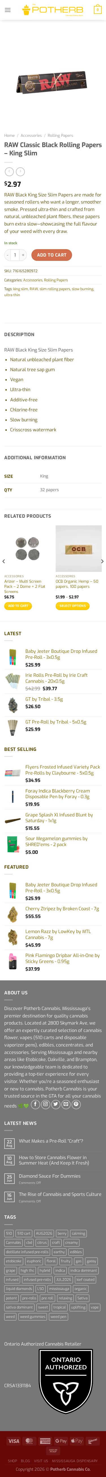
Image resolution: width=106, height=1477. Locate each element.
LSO (40, 1288)
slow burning (82, 289)
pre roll (47, 1298)
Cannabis (13, 1242)
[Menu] (7, 10)
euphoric (34, 1261)
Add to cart (52, 255)
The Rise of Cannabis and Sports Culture (60, 1194)
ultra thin (12, 294)
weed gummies (32, 1316)
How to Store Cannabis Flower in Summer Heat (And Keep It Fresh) (54, 1160)
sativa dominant (19, 1307)
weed (10, 1316)
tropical (59, 1307)
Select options (73, 606)
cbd (29, 1242)
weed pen (58, 1316)
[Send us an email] (66, 1104)
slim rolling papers (55, 289)
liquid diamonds (19, 1288)
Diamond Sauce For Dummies (50, 1176)
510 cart (24, 1233)
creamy (71, 1242)
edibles (76, 1252)
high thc (27, 1270)
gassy (91, 1261)
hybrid (45, 1270)
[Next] (102, 573)
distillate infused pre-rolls (27, 1252)
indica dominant (83, 1270)
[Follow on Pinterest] (76, 1104)
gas (78, 1261)
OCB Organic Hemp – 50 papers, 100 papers (77, 584)
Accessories (31, 135)
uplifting (78, 1307)
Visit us (41, 1461)
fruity (65, 1261)
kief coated (85, 1279)
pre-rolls (29, 1298)
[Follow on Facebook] (35, 1104)
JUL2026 (63, 1279)
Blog (25, 1461)
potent (11, 1298)
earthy (59, 1252)
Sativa (82, 1298)
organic (81, 1288)
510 (9, 1233)
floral (51, 1261)
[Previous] (4, 573)
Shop (12, 1461)
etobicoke (13, 1261)
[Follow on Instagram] (45, 1104)
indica (60, 1270)
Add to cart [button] (18, 606)
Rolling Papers (60, 135)
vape (95, 1307)
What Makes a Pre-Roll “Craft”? (51, 1141)
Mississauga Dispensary (75, 1461)
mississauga (59, 1288)
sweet (43, 1307)
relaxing (65, 1298)
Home (9, 135)
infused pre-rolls (37, 1279)
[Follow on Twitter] (55, 1104)
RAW (34, 289)
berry (62, 1233)
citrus (42, 1242)
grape (10, 1270)
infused (12, 1279)
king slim (20, 289)
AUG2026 (44, 1233)
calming (78, 1233)
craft (56, 1242)
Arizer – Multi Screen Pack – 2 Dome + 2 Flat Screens (24, 586)
